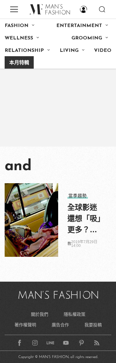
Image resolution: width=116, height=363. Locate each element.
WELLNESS (19, 38)
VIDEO (102, 50)
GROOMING (86, 38)
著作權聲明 (25, 324)
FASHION (16, 25)
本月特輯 (19, 63)
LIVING (69, 50)
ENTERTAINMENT (79, 25)
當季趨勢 (77, 195)
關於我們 (39, 314)
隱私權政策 (74, 314)
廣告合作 (60, 324)
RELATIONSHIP (24, 50)
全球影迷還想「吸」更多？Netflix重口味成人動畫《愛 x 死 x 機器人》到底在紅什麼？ (84, 219)
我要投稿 (93, 324)
